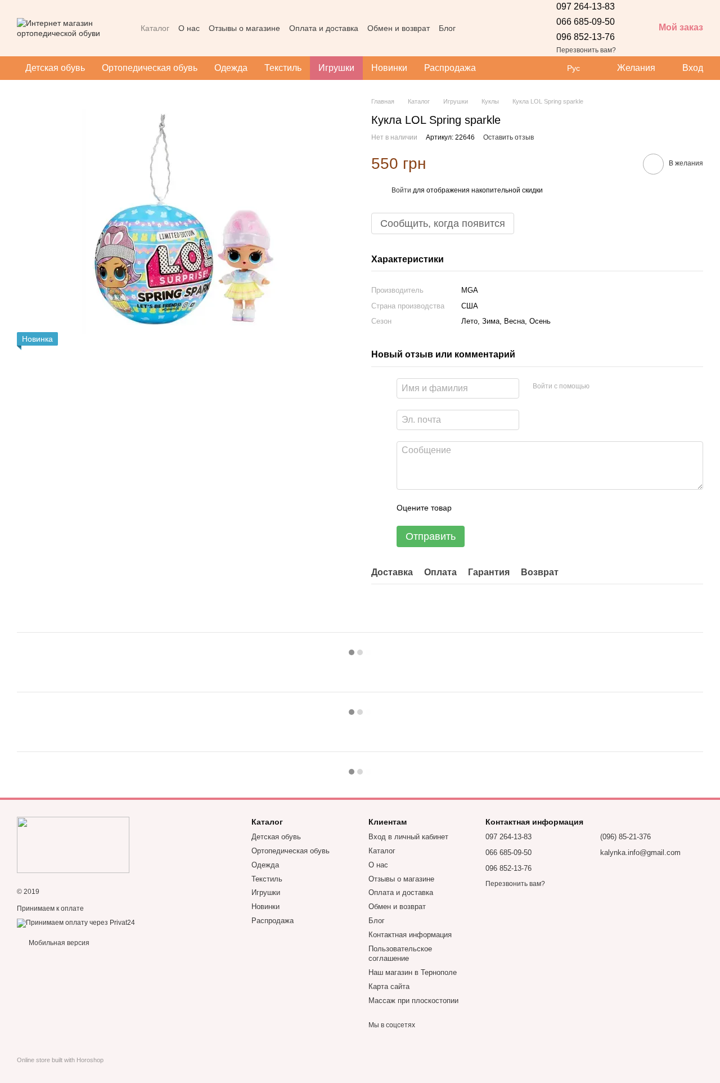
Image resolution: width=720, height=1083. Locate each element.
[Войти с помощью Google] (620, 386)
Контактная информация (410, 934)
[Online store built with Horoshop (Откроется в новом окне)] (60, 1070)
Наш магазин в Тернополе (412, 972)
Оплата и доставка (323, 28)
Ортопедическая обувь (149, 68)
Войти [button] (401, 190)
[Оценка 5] (542, 507)
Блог (447, 28)
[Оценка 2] (488, 507)
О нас (189, 28)
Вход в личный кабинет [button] (408, 837)
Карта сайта (389, 986)
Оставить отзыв (508, 137)
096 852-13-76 (585, 37)
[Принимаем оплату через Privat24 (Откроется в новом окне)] (76, 923)
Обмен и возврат (398, 28)
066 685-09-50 (585, 21)
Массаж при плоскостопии (413, 1000)
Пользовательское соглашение (400, 954)
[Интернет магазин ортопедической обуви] (73, 844)
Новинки (389, 68)
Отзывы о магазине (244, 28)
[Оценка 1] (470, 507)
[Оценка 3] (506, 507)
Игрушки (336, 68)
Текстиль (283, 68)
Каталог (155, 28)
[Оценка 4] (524, 507)
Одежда (231, 68)
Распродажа (450, 68)
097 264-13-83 (585, 6)
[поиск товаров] (505, 68)
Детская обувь (55, 68)
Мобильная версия (58, 943)
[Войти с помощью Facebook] (602, 386)
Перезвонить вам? (586, 50)
